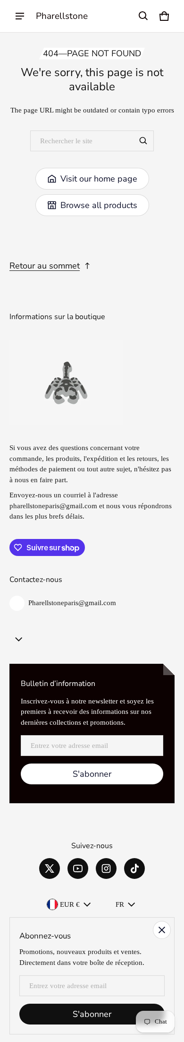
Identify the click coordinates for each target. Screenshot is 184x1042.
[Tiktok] (134, 868)
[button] (143, 16)
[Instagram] (106, 868)
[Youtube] (77, 868)
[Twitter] (49, 868)
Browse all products (98, 205)
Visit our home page (98, 178)
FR (120, 904)
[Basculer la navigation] (19, 16)
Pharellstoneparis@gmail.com (72, 603)
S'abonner (92, 774)
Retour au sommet (44, 265)
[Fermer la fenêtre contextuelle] (161, 929)
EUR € (70, 904)
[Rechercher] (143, 140)
